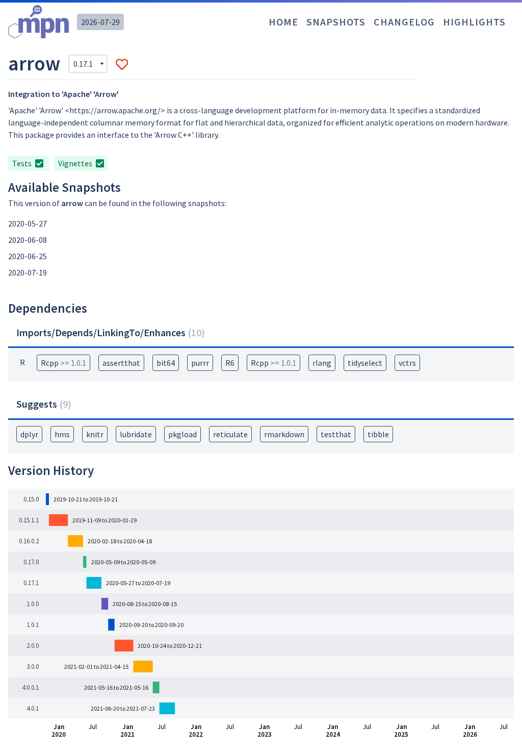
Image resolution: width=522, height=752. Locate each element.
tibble (378, 434)
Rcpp (63, 363)
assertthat (121, 363)
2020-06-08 (27, 240)
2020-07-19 (27, 272)
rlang (321, 363)
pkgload (182, 434)
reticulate (230, 434)
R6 (229, 363)
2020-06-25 (27, 256)
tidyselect (365, 363)
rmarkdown (284, 434)
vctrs (407, 363)
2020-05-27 (27, 223)
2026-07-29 (100, 22)
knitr (94, 434)
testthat (336, 434)
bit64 (165, 363)
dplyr (29, 434)
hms (62, 434)
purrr (200, 363)
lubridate (136, 434)
